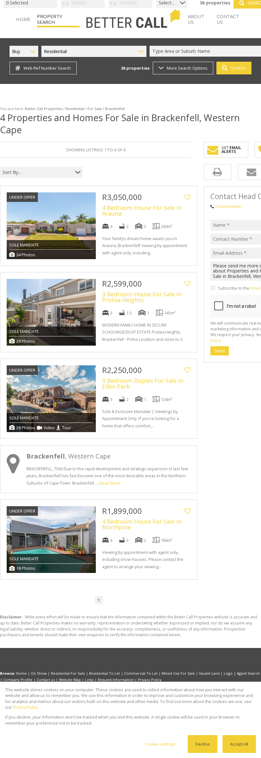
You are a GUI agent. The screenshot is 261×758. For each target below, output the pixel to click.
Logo (228, 673)
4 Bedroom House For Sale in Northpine (141, 524)
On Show (39, 673)
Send (220, 351)
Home (21, 673)
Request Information (116, 679)
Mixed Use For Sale (178, 673)
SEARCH (238, 68)
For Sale (95, 108)
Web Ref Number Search (47, 68)
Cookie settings (160, 744)
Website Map (70, 679)
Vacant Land (209, 673)
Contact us (46, 679)
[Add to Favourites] (187, 197)
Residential (75, 108)
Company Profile (17, 679)
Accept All (239, 744)
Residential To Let (104, 673)
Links (89, 679)
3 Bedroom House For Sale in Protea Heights (141, 297)
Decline (202, 744)
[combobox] (37, 172)
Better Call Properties (43, 108)
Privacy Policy (150, 679)
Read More (110, 483)
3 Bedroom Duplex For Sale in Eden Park (142, 383)
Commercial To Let (141, 673)
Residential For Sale (68, 673)
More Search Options (187, 68)
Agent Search (248, 673)
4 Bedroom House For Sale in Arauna (141, 210)
